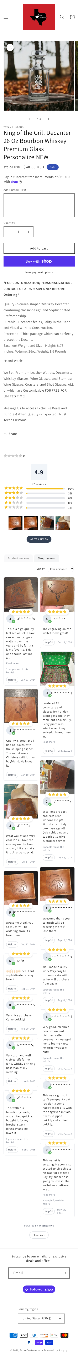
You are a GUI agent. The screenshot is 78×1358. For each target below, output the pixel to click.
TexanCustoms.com (31, 1350)
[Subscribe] (64, 1273)
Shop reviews (47, 558)
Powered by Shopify (56, 1350)
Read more (12, 663)
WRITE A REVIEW (39, 539)
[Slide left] (29, 119)
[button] (6, 17)
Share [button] (13, 433)
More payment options (39, 272)
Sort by (41, 568)
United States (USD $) (37, 1318)
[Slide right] (48, 119)
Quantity (9, 223)
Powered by (39, 1225)
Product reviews (19, 558)
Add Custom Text (15, 190)
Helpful (12, 679)
